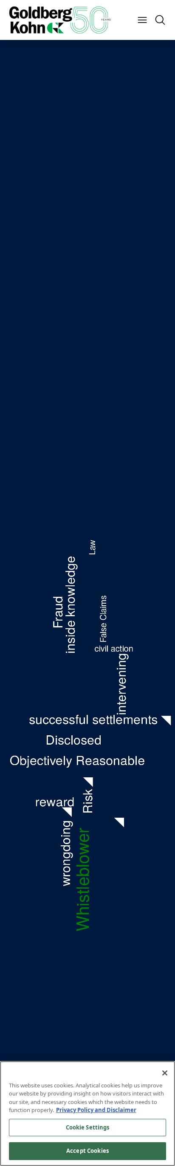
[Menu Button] (142, 20)
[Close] (164, 1073)
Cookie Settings (88, 1127)
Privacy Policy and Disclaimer (96, 1110)
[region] (87, 1113)
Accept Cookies (87, 1151)
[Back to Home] (60, 20)
